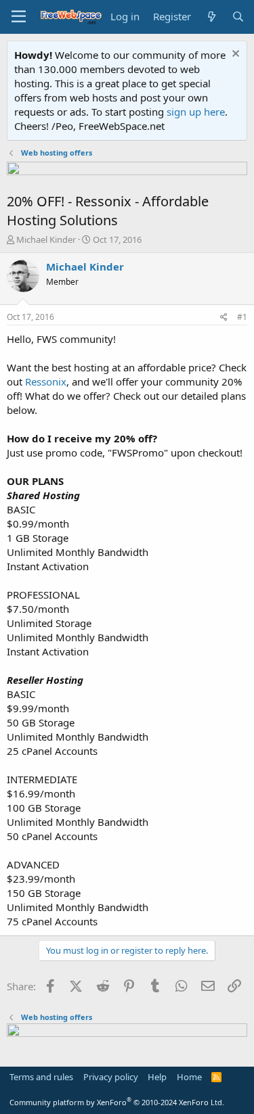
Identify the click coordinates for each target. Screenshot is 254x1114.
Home (189, 1077)
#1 (242, 317)
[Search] (238, 16)
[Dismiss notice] (234, 55)
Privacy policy (110, 1077)
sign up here (196, 111)
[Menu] (19, 17)
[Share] (223, 317)
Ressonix (45, 381)
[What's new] (211, 16)
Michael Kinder (46, 239)
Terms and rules (41, 1077)
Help (157, 1077)
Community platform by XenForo (116, 1102)
